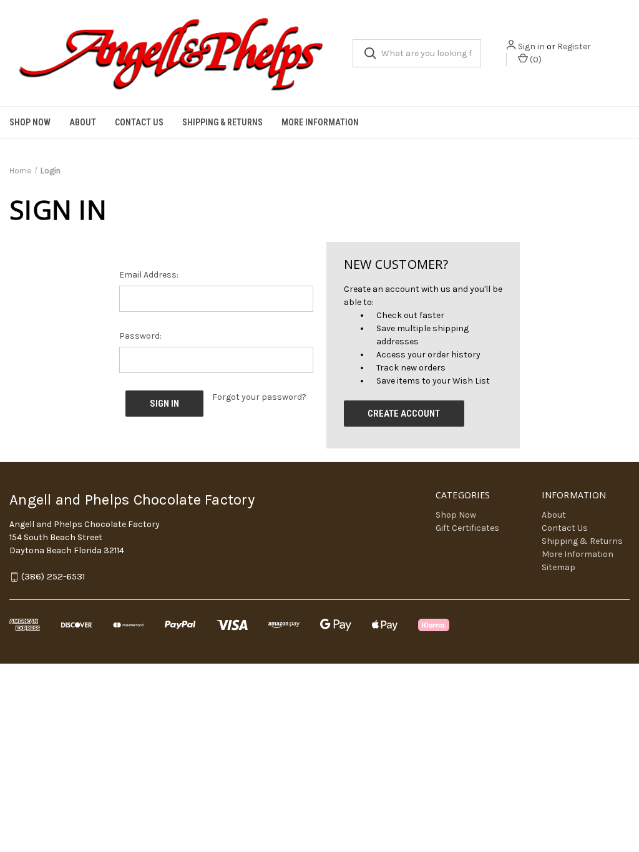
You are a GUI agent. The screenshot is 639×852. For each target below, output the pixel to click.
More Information (320, 122)
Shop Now (30, 122)
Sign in (531, 46)
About (82, 122)
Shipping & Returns (222, 122)
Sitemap (558, 567)
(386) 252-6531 (53, 577)
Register (574, 46)
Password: (140, 336)
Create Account (404, 413)
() (535, 59)
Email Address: (148, 274)
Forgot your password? (259, 397)
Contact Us (139, 122)
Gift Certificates (467, 528)
